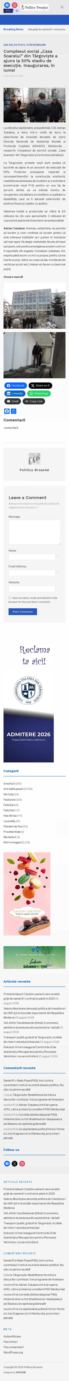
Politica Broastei (34, 470)
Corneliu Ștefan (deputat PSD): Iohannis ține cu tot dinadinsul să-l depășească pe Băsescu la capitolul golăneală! (33, 1119)
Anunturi (9, 783)
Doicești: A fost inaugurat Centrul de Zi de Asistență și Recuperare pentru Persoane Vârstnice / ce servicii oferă (30, 1052)
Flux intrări (10, 1341)
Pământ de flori (13, 826)
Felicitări (9, 805)
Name (12, 550)
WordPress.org (13, 1352)
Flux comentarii (13, 1347)
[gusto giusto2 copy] (27, 894)
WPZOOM (21, 1372)
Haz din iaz (10, 815)
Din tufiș (9, 794)
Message (14, 516)
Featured (9, 799)
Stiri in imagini (36, 44)
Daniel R (9, 1080)
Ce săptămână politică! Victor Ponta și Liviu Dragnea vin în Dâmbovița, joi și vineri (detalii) (34, 1134)
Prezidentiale (12, 831)
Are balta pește (14, 44)
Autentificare (12, 1336)
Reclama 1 (10, 837)
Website (14, 582)
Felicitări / (10, 810)
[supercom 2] (35, 957)
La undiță (9, 821)
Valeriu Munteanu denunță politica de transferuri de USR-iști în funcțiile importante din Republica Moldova (34, 1013)
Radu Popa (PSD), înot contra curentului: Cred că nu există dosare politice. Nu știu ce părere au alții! (34, 1085)
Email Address (17, 566)
